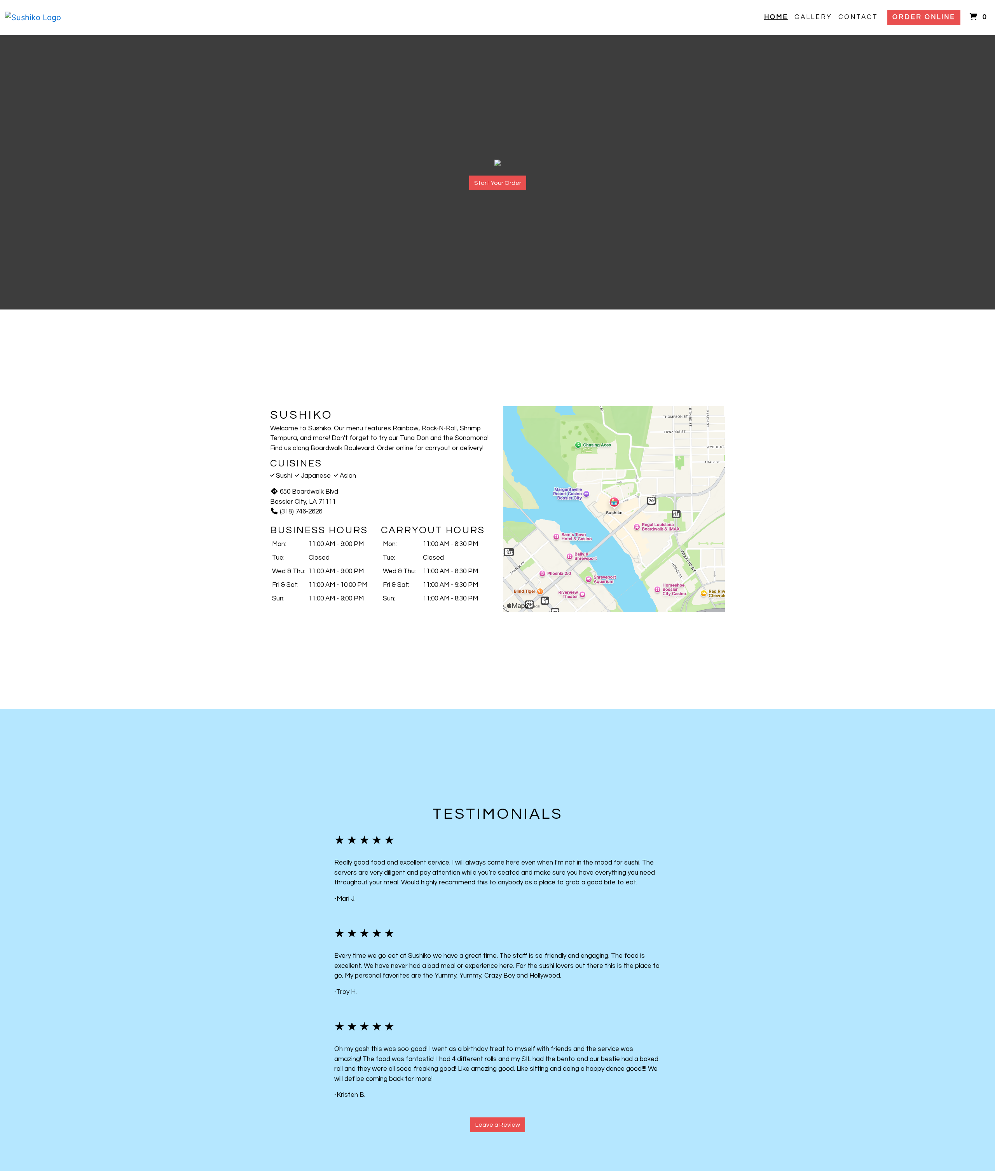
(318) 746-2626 (301, 511)
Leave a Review (497, 1125)
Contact (858, 17)
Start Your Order (497, 183)
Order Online (923, 17)
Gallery (813, 17)
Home (776, 17)
